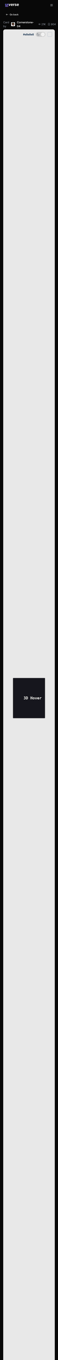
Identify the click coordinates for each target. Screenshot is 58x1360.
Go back (14, 14)
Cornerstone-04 (25, 24)
